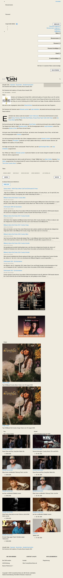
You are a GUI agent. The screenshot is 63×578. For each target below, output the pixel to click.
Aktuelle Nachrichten (7, 449)
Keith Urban (50, 118)
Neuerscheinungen (37, 449)
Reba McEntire (28, 105)
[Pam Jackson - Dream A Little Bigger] (31, 326)
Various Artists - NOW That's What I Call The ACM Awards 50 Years (21, 188)
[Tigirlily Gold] (47, 525)
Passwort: (56, 43)
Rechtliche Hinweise (19, 574)
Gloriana (19, 134)
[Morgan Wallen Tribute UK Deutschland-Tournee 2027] (31, 296)
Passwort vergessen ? (55, 26)
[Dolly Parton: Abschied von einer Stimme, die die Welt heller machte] (16, 504)
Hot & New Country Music (9, 163)
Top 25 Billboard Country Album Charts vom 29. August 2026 (17, 385)
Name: (57, 33)
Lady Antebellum (35, 109)
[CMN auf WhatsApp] (52, 85)
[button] (7, 566)
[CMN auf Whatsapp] (53, 547)
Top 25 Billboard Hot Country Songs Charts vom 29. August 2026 (18, 428)
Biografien (35, 533)
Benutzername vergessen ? (54, 28)
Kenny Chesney (16, 118)
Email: (57, 53)
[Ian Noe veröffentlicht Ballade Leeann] (16, 483)
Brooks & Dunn (13, 128)
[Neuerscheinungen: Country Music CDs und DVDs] (47, 441)
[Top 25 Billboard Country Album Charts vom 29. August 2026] (21, 362)
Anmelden (6, 184)
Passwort (7, 14)
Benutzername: (55, 38)
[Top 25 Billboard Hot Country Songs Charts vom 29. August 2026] (21, 405)
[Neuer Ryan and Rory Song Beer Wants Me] (16, 441)
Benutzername (9, 5)
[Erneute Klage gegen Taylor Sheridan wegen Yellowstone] (16, 527)
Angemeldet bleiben (10, 23)
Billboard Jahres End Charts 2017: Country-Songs (16, 225)
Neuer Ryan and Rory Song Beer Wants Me (13, 451)
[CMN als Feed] (58, 85)
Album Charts (5, 382)
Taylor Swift (43, 118)
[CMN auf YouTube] (55, 85)
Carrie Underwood (33, 115)
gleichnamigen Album (44, 146)
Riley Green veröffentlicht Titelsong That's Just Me (15, 472)
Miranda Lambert (24, 109)
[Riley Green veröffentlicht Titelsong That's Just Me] (16, 462)
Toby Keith (22, 118)
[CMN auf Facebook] (46, 85)
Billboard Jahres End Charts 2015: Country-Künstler (17, 243)
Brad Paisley (29, 118)
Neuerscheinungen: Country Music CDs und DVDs (45, 451)
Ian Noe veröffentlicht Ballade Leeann (11, 493)
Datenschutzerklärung (7, 574)
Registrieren (58, 29)
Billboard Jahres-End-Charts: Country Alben (15, 197)
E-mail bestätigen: (54, 58)
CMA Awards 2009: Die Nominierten (13, 206)
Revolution (15, 140)
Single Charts (5, 425)
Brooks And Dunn (25, 173)
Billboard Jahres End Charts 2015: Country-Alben (16, 234)
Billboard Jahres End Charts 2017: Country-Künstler (17, 216)
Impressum (28, 574)
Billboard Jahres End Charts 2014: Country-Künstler (17, 252)
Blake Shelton (48, 159)
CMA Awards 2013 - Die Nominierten (13, 261)
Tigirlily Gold (36, 535)
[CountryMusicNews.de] (12, 79)
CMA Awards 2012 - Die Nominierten (13, 270)
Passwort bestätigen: (53, 48)
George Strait (36, 118)
